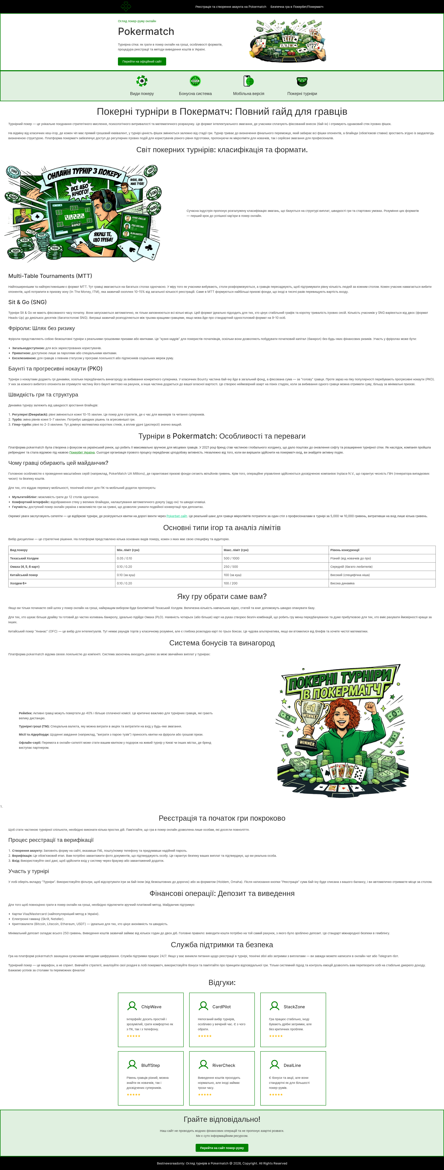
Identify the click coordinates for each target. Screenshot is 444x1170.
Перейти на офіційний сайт (142, 61)
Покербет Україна (82, 452)
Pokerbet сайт (176, 516)
